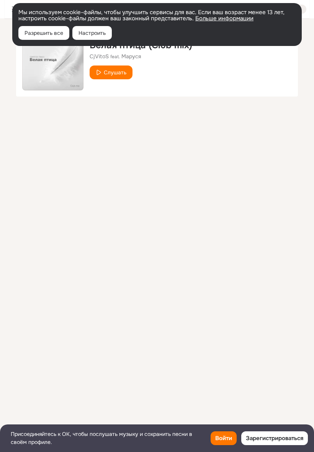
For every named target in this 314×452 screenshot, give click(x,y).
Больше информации (224, 18)
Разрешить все (44, 32)
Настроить (92, 32)
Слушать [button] (115, 72)
